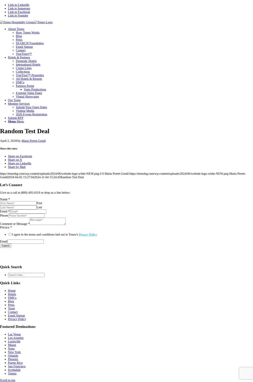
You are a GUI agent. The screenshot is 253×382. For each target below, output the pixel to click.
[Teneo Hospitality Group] (26, 22)
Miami (12, 345)
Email (5, 211)
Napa (11, 348)
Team (11, 308)
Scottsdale (14, 370)
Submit (6, 245)
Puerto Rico (15, 362)
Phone (4, 215)
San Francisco (16, 366)
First (39, 203)
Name (5, 199)
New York (14, 352)
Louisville (14, 341)
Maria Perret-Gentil (34, 140)
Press (11, 305)
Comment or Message (15, 223)
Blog (11, 301)
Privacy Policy (88, 234)
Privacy (6, 227)
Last (39, 207)
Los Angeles (16, 338)
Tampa (12, 373)
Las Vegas (14, 334)
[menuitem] (130, 41)
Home (12, 290)
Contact (13, 312)
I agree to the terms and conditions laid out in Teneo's (54, 234)
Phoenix (13, 359)
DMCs (12, 297)
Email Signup (16, 315)
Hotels (12, 294)
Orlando (13, 355)
